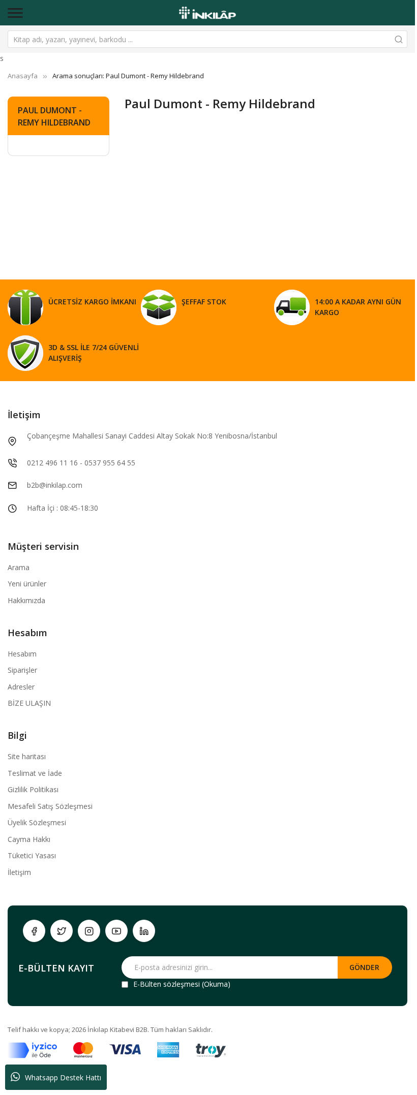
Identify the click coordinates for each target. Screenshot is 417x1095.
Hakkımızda (26, 600)
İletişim (19, 872)
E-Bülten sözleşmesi (166, 984)
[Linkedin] (144, 931)
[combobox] (207, 39)
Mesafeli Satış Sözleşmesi (50, 806)
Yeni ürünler (27, 583)
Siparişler (22, 670)
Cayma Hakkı (29, 839)
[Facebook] (34, 931)
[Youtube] (116, 931)
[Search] (398, 39)
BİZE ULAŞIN (29, 703)
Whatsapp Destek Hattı (63, 1077)
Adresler (21, 687)
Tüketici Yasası (32, 855)
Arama (18, 567)
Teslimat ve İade (35, 773)
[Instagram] (89, 931)
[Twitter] (61, 931)
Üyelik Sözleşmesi (37, 822)
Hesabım (22, 654)
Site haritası (27, 756)
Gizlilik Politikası (33, 789)
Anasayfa (23, 75)
